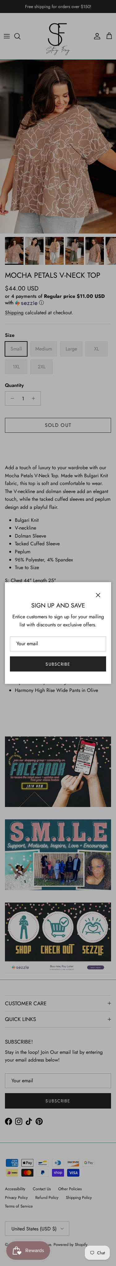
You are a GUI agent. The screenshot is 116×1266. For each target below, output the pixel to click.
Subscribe (57, 664)
